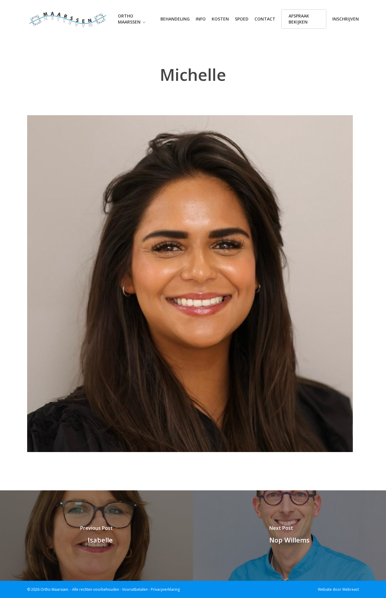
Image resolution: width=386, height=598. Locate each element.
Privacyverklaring (165, 589)
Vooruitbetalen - (136, 589)
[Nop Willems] (289, 535)
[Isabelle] (96, 535)
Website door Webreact (338, 589)
